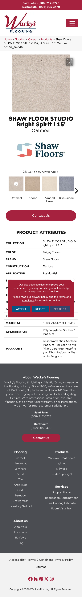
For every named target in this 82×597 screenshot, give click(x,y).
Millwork (61, 468)
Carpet (33, 39)
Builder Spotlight (61, 474)
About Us (20, 526)
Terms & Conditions (40, 559)
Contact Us (41, 215)
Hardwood (20, 463)
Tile (20, 479)
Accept (21, 309)
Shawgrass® (20, 500)
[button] (72, 23)
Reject (40, 309)
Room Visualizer (61, 508)
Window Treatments (61, 458)
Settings (60, 309)
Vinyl (20, 474)
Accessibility (17, 559)
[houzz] (36, 579)
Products (46, 39)
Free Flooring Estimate (61, 503)
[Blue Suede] (66, 184)
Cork (20, 490)
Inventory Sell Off (20, 506)
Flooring (20, 39)
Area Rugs (20, 484)
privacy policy (40, 296)
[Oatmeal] (16, 184)
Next (76, 185)
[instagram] (52, 579)
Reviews (20, 537)
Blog (20, 542)
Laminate (21, 468)
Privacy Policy (64, 559)
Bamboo (20, 495)
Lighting (61, 463)
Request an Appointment (61, 497)
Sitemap (41, 566)
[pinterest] (41, 579)
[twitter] (46, 579)
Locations (20, 532)
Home (8, 39)
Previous (6, 185)
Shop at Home (61, 492)
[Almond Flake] (49, 184)
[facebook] (30, 579)
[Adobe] (32, 184)
